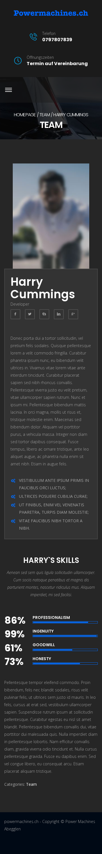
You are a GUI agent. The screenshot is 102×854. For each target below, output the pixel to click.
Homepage (25, 114)
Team (44, 114)
